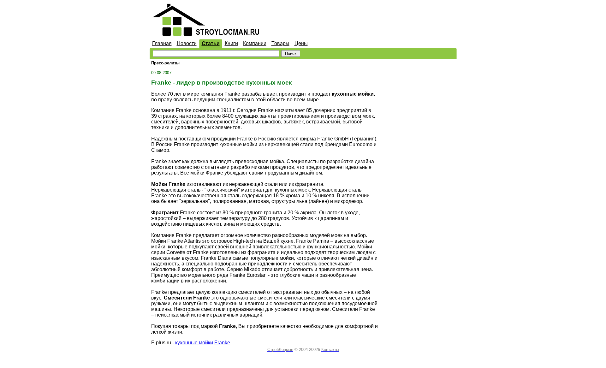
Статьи (211, 43)
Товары (280, 43)
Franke (222, 342)
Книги (231, 43)
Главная (162, 43)
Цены (301, 43)
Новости (187, 43)
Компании (254, 43)
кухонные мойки (194, 342)
